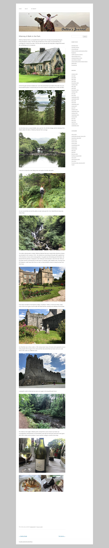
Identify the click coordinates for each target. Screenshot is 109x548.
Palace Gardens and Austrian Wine (79, 51)
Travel (73, 164)
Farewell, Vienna (75, 47)
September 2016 (75, 111)
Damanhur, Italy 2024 (76, 138)
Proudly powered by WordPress (25, 541)
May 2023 (74, 86)
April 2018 (74, 102)
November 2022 (75, 90)
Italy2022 (73, 152)
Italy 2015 (74, 150)
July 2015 (73, 118)
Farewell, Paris (75, 45)
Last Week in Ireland (76, 59)
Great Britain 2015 (76, 145)
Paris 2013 (74, 157)
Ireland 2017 (33, 527)
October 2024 (74, 74)
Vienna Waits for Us (76, 56)
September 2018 (75, 99)
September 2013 (75, 125)
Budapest (74, 52)
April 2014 (74, 122)
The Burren (62, 536)
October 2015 (74, 113)
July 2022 (73, 93)
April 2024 (74, 81)
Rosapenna (74, 65)
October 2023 (74, 84)
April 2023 (74, 88)
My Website (33, 8)
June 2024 (74, 77)
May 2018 (74, 100)
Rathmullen (74, 63)
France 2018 (74, 141)
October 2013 (74, 123)
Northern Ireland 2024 (76, 155)
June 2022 (74, 95)
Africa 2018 (74, 134)
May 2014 (74, 120)
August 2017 (74, 106)
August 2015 (74, 116)
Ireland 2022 (74, 148)
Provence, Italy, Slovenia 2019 (78, 163)
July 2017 (73, 107)
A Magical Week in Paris (77, 58)
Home (20, 8)
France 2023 (74, 143)
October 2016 (74, 109)
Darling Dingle (23, 536)
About (26, 8)
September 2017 (75, 104)
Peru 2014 (74, 161)
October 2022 (74, 91)
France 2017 (74, 139)
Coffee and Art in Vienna (77, 54)
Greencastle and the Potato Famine (79, 61)
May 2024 (74, 79)
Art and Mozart (75, 49)
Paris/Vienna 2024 (76, 159)
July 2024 (73, 75)
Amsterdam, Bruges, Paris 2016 (78, 136)
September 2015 (75, 115)
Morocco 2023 (75, 154)
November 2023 (75, 83)
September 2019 (75, 97)
